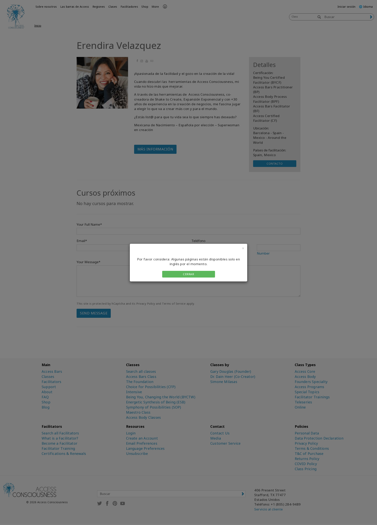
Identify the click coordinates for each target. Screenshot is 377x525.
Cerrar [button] (188, 274)
